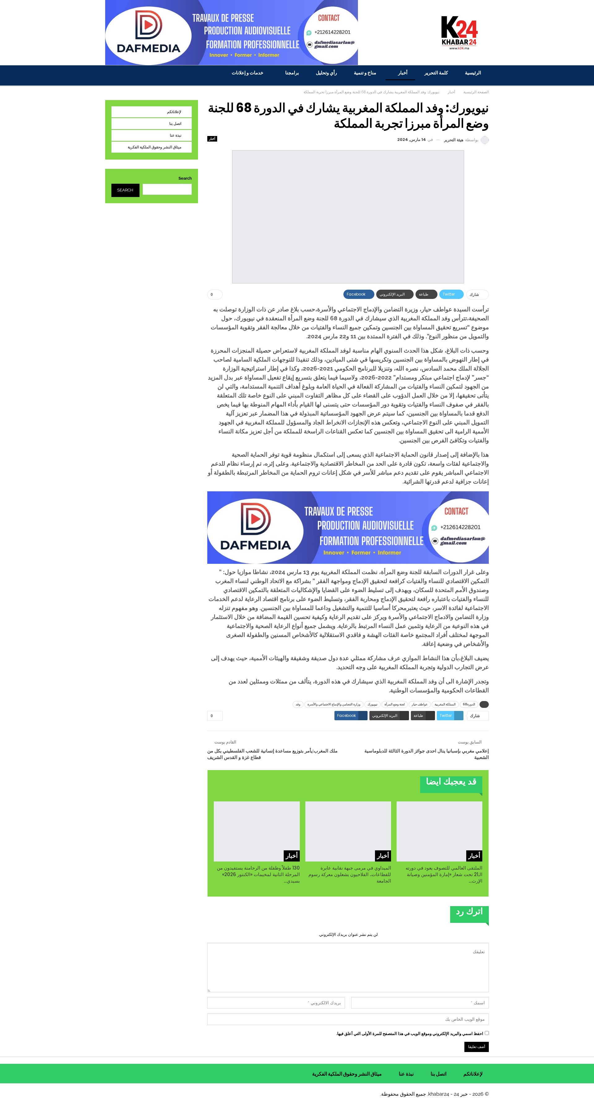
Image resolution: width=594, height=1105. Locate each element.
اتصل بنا (175, 123)
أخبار (402, 72)
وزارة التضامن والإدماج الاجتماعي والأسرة (334, 704)
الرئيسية (473, 72)
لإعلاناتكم (174, 111)
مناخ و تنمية (365, 72)
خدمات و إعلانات (247, 72)
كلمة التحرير (436, 72)
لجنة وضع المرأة (395, 704)
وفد (298, 704)
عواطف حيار (420, 704)
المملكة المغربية (445, 704)
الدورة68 (469, 704)
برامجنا (292, 72)
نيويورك (372, 704)
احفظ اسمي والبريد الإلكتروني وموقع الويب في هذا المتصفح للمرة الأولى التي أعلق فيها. (409, 1033)
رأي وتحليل (326, 72)
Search (185, 178)
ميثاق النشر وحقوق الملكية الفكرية (154, 147)
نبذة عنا (175, 135)
